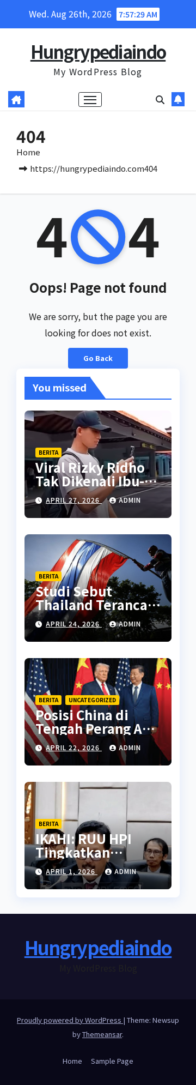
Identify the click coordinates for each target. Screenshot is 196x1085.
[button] (160, 99)
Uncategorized (92, 700)
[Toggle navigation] (90, 99)
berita (48, 452)
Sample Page (112, 1061)
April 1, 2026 (71, 871)
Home (28, 152)
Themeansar (102, 1034)
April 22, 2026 (74, 747)
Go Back (98, 358)
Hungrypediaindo (98, 51)
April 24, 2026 (74, 623)
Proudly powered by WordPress (70, 1020)
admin (130, 499)
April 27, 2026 (74, 499)
